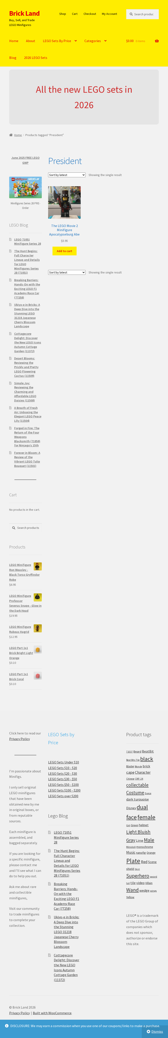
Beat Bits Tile (133, 759)
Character (142, 772)
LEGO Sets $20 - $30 (62, 773)
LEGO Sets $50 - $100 (63, 784)
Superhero (137, 875)
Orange (151, 853)
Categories (92, 41)
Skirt (137, 869)
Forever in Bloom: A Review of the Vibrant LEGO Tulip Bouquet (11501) (27, 459)
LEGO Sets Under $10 (63, 762)
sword (153, 876)
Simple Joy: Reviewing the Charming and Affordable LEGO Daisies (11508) (25, 391)
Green (134, 825)
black (146, 758)
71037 (129, 751)
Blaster (130, 766)
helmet (144, 825)
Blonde (138, 766)
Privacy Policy (19, 739)
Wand (132, 889)
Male (149, 840)
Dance (148, 793)
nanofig (141, 853)
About (30, 41)
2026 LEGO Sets (35, 57)
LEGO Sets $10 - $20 (62, 768)
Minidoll (131, 846)
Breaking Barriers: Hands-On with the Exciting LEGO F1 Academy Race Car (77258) (27, 288)
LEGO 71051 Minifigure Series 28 (27, 241)
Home (13, 41)
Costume (135, 793)
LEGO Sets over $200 (63, 796)
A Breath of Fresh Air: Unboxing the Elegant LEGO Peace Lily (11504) (27, 414)
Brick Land (24, 13)
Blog (12, 57)
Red (144, 861)
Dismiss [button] (157, 1031)
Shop (62, 14)
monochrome (144, 847)
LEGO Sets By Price (57, 41)
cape (130, 772)
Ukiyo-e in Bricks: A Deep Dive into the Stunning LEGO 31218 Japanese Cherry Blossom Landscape (27, 315)
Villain (148, 883)
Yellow (130, 897)
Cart (74, 14)
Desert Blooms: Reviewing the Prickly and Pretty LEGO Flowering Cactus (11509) (26, 366)
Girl (128, 825)
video (140, 883)
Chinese (130, 778)
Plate (133, 861)
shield (130, 869)
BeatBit (148, 751)
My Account (109, 14)
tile (133, 883)
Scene (152, 862)
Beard (137, 751)
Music (130, 852)
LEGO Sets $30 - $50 (62, 779)
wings (153, 890)
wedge (144, 890)
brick (146, 766)
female (146, 817)
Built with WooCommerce (52, 1013)
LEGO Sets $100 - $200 (64, 790)
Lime (139, 840)
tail (128, 883)
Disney (131, 808)
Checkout (90, 14)
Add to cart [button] (64, 251)
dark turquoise (137, 799)
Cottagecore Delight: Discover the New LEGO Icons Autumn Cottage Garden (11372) (27, 342)
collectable (137, 785)
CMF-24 (139, 778)
